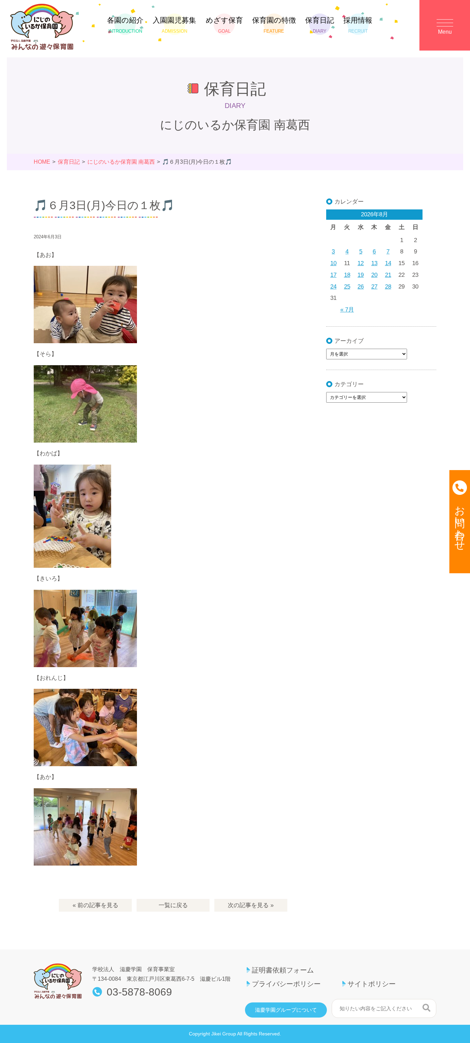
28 (388, 286)
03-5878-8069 (139, 992)
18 (347, 275)
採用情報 (357, 25)
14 (388, 263)
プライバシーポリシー (286, 984)
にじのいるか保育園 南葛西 (121, 162)
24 (333, 286)
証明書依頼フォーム (283, 970)
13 (374, 263)
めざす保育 (224, 25)
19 (360, 275)
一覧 (173, 905)
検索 (426, 1007)
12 (360, 263)
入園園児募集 (174, 25)
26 (360, 286)
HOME (42, 162)
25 (347, 286)
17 (333, 275)
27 (374, 286)
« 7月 (347, 309)
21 (388, 275)
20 (374, 275)
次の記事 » (251, 905)
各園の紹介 (125, 25)
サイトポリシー (372, 984)
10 (333, 263)
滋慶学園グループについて (286, 1010)
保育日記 (319, 25)
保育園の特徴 (274, 25)
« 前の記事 (95, 905)
